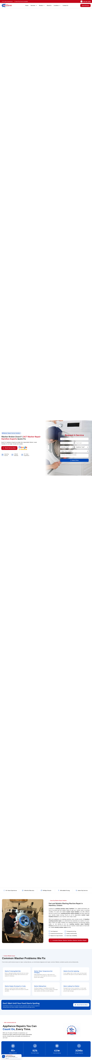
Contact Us (65, 5)
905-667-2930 (87, 1)
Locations (56, 5)
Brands (41, 5)
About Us (49, 5)
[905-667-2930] (81, 1)
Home (26, 5)
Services (33, 5)
